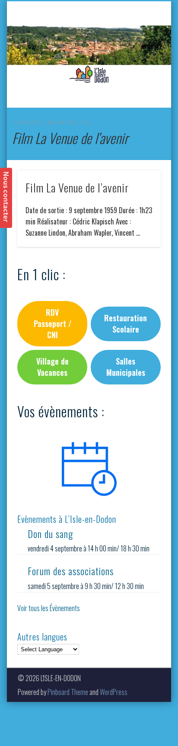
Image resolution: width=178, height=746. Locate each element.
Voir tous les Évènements (48, 608)
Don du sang (50, 534)
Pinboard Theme (68, 692)
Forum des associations (71, 571)
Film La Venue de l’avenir (77, 187)
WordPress (113, 692)
